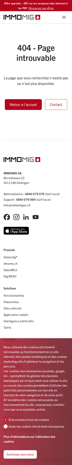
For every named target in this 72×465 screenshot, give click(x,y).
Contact (56, 104)
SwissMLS (10, 270)
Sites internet (12, 308)
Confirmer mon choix (20, 454)
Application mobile (16, 314)
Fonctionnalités (14, 295)
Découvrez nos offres (41, 8)
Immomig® (10, 257)
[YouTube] (35, 217)
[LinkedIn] (26, 217)
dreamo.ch (11, 263)
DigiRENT (10, 276)
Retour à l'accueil (23, 104)
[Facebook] (7, 217)
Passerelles (11, 302)
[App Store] (16, 231)
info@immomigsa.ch (17, 205)
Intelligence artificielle (19, 321)
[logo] (22, 17)
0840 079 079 (35, 194)
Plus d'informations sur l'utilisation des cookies (29, 439)
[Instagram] (16, 217)
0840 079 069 (26, 199)
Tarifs (7, 327)
